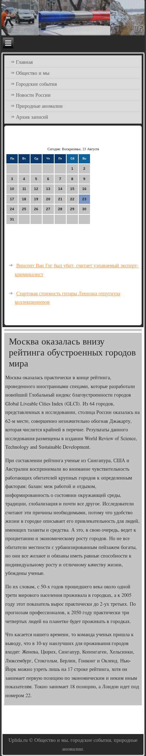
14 (60, 189)
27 (48, 209)
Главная (24, 61)
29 (72, 209)
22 (72, 199)
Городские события (36, 83)
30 (84, 209)
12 (36, 189)
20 (48, 199)
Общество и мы (32, 72)
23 (84, 199)
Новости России (33, 94)
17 (12, 199)
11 (24, 189)
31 (12, 219)
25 (24, 209)
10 (12, 189)
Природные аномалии (39, 105)
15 (72, 189)
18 (24, 199)
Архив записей (32, 116)
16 (84, 189)
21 (60, 199)
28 (60, 209)
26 (36, 209)
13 (48, 189)
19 (36, 199)
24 (12, 209)
